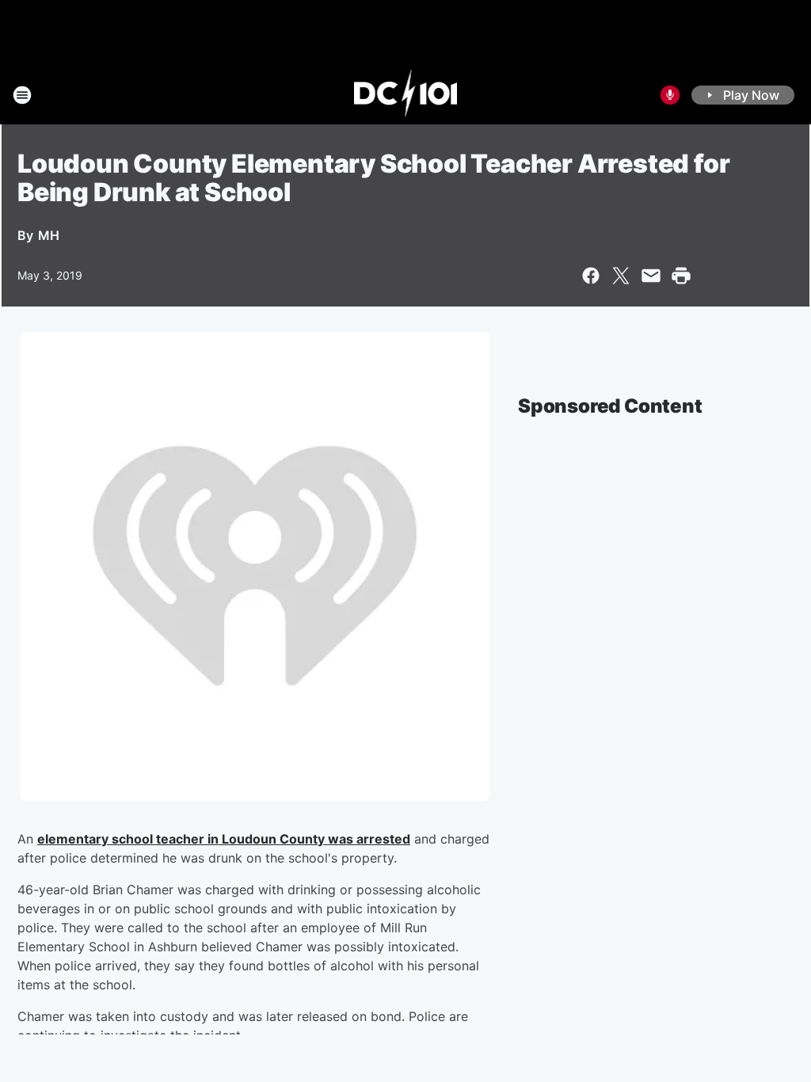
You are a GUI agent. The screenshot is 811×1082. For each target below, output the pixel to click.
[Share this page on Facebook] (591, 276)
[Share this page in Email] (651, 276)
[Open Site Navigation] (22, 95)
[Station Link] (406, 95)
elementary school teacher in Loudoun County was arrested (223, 839)
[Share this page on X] (621, 276)
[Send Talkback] (670, 95)
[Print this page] (681, 276)
